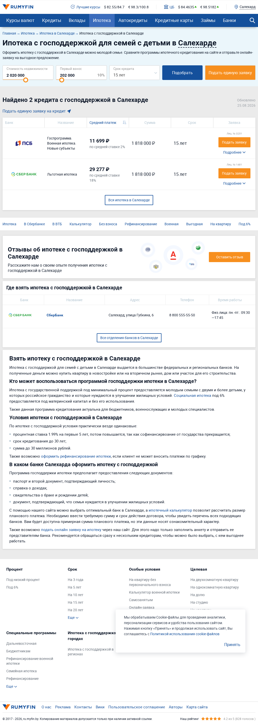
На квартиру (220, 223)
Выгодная (194, 223)
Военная (172, 223)
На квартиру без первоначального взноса (150, 582)
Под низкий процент (23, 579)
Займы (208, 20)
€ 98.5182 (208, 7)
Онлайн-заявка (141, 607)
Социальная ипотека (192, 395)
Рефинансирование (141, 223)
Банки (229, 20)
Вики (100, 706)
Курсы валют (20, 20)
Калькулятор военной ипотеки (154, 592)
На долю (197, 594)
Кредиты (51, 20)
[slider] (25, 79)
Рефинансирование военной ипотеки (29, 661)
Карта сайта (197, 706)
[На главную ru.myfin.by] (19, 707)
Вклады (77, 20)
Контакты (83, 706)
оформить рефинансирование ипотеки (76, 456)
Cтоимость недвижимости (27, 68)
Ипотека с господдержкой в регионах (91, 652)
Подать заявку (234, 142)
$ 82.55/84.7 (114, 7)
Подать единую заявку (230, 72)
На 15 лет (75, 602)
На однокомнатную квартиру (214, 587)
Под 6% (244, 223)
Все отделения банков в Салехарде (129, 337)
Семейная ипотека (21, 670)
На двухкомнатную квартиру (214, 579)
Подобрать (182, 72)
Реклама (63, 706)
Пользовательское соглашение (136, 706)
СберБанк (55, 315)
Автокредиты (132, 20)
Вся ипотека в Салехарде (129, 200)
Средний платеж (102, 122)
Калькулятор (80, 223)
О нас (46, 706)
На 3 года (75, 579)
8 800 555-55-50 (182, 315)
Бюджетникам (18, 651)
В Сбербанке (34, 223)
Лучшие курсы (88, 7)
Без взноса (108, 223)
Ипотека (102, 20)
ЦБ (172, 7)
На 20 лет (75, 609)
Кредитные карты (174, 20)
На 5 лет (74, 587)
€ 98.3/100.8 (138, 7)
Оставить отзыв (229, 257)
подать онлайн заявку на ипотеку (71, 529)
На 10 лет (75, 594)
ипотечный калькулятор (170, 510)
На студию (199, 602)
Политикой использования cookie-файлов (184, 633)
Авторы (176, 706)
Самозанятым (141, 599)
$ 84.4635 (186, 7)
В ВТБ (57, 223)
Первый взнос (71, 68)
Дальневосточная (21, 643)
